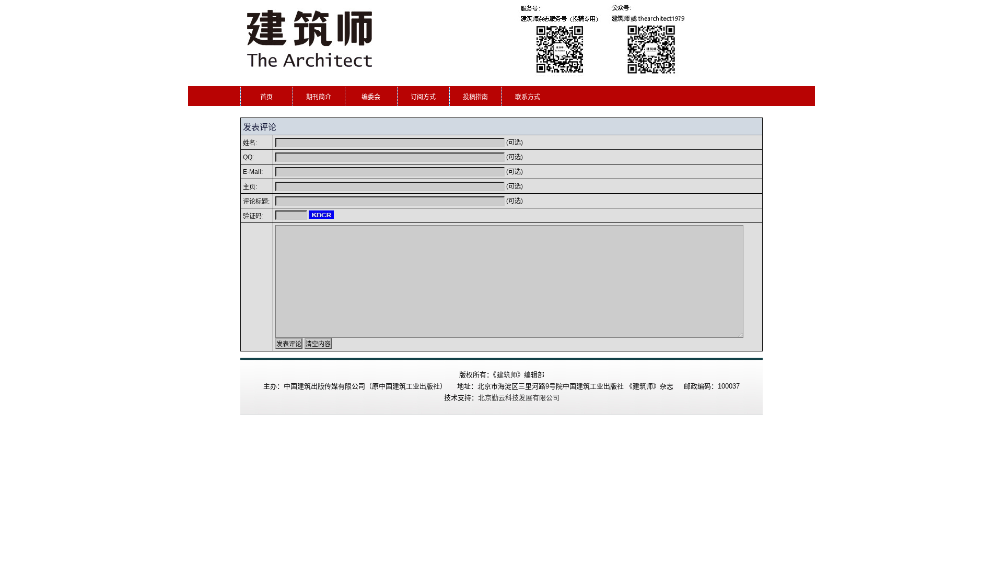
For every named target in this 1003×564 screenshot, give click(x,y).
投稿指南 (475, 97)
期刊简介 (318, 97)
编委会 (370, 97)
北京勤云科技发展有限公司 (518, 398)
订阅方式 (423, 97)
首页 (266, 97)
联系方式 (527, 97)
